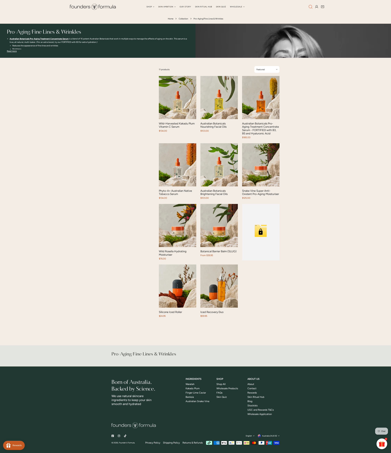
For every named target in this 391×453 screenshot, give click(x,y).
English (249, 436)
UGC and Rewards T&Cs (260, 409)
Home (170, 18)
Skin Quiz (221, 397)
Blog (249, 401)
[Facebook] (113, 436)
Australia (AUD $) (269, 436)
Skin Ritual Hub (255, 397)
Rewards (252, 392)
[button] (323, 7)
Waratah (190, 384)
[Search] (310, 7)
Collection (183, 18)
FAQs (219, 392)
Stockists (252, 405)
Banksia (190, 397)
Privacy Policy (152, 442)
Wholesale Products (227, 388)
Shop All (221, 384)
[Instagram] (119, 436)
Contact (251, 388)
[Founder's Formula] (93, 7)
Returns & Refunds (193, 442)
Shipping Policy (171, 442)
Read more (12, 51)
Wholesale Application (259, 414)
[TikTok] (125, 435)
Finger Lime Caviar (196, 392)
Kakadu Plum (193, 388)
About (250, 384)
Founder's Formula (127, 443)
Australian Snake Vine (198, 401)
